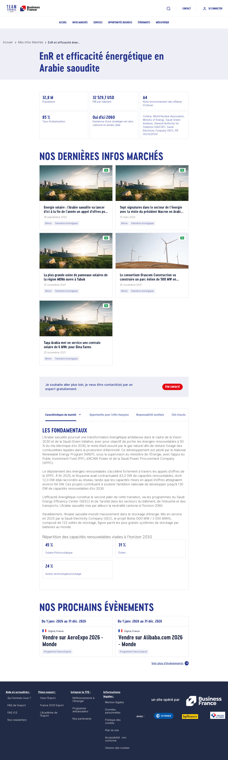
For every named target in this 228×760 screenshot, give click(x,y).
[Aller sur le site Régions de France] (216, 715)
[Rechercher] (168, 8)
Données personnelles (112, 711)
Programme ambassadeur (80, 710)
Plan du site (112, 730)
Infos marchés (80, 22)
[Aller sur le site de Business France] (203, 701)
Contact (186, 8)
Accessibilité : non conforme (115, 739)
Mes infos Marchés (30, 42)
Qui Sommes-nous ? (19, 697)
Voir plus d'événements (167, 663)
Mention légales (114, 702)
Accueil (63, 22)
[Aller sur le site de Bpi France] (190, 716)
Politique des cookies (113, 721)
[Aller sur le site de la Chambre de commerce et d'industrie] (163, 716)
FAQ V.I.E (12, 712)
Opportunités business (120, 22)
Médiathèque (162, 22)
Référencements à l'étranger (83, 699)
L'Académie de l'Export (48, 714)
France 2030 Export (52, 705)
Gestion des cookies (117, 747)
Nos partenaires (81, 718)
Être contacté (172, 386)
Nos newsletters (17, 719)
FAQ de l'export (16, 705)
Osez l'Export (48, 697)
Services (97, 22)
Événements (144, 22)
